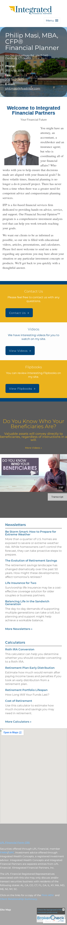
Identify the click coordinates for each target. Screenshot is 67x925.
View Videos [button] (18, 350)
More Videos (33, 448)
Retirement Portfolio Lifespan (26, 690)
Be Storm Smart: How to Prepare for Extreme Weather (30, 533)
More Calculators (18, 721)
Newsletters (15, 525)
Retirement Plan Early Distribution (30, 667)
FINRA (4, 852)
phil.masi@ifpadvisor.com (22, 88)
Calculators (15, 642)
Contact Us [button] (17, 313)
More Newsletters (18, 629)
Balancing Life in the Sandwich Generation (27, 603)
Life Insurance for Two (20, 583)
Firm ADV (48, 895)
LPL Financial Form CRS (15, 842)
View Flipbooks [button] (20, 388)
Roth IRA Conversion (19, 649)
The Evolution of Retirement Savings (31, 560)
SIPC (11, 852)
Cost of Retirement (18, 700)
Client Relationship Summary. (18, 899)
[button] (52, 21)
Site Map (5, 909)
